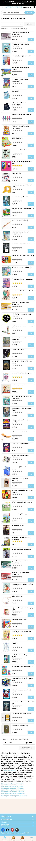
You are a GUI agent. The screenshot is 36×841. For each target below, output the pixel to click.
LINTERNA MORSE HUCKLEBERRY (20, 725)
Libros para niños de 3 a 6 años (12, 789)
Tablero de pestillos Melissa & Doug (23, 255)
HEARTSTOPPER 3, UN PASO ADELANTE (22, 631)
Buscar (29, 12)
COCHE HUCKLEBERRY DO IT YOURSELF (21, 713)
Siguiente (29, 743)
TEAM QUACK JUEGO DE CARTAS (20, 443)
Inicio (4, 840)
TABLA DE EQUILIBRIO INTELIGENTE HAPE (23, 431)
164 (10, 743)
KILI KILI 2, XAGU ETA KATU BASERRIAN (22, 502)
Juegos (22, 840)
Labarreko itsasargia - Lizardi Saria (22, 56)
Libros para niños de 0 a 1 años (12, 784)
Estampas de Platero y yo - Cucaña (22, 514)
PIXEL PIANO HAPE (17, 138)
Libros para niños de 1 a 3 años (12, 786)
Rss (8, 830)
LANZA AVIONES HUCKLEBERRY (20, 220)
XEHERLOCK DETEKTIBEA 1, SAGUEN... (22, 373)
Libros (13, 840)
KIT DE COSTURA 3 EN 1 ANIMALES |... (22, 267)
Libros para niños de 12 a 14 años (12, 793)
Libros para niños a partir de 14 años (14, 796)
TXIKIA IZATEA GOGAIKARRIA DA (20, 196)
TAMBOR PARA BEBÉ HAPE (19, 619)
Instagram (17, 830)
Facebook (3, 830)
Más (31, 840)
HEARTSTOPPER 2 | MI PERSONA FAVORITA (23, 291)
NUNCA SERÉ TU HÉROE (18, 349)
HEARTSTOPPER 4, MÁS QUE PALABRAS (22, 279)
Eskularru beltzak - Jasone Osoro (22, 549)
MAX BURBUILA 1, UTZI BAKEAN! (20, 150)
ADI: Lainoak (15, 91)
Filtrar (29, 24)
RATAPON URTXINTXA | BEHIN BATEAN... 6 (23, 208)
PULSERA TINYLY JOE (17, 596)
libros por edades (10, 770)
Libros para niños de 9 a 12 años (12, 791)
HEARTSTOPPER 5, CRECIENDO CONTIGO (22, 584)
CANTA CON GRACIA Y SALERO (19, 384)
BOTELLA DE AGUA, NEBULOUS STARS (21, 114)
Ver (30, 39)
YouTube (12, 830)
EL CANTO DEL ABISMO (18, 525)
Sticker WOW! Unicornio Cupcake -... (22, 666)
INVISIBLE (14, 643)
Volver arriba (27, 748)
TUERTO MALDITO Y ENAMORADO (20, 243)
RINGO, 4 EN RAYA (16, 173)
